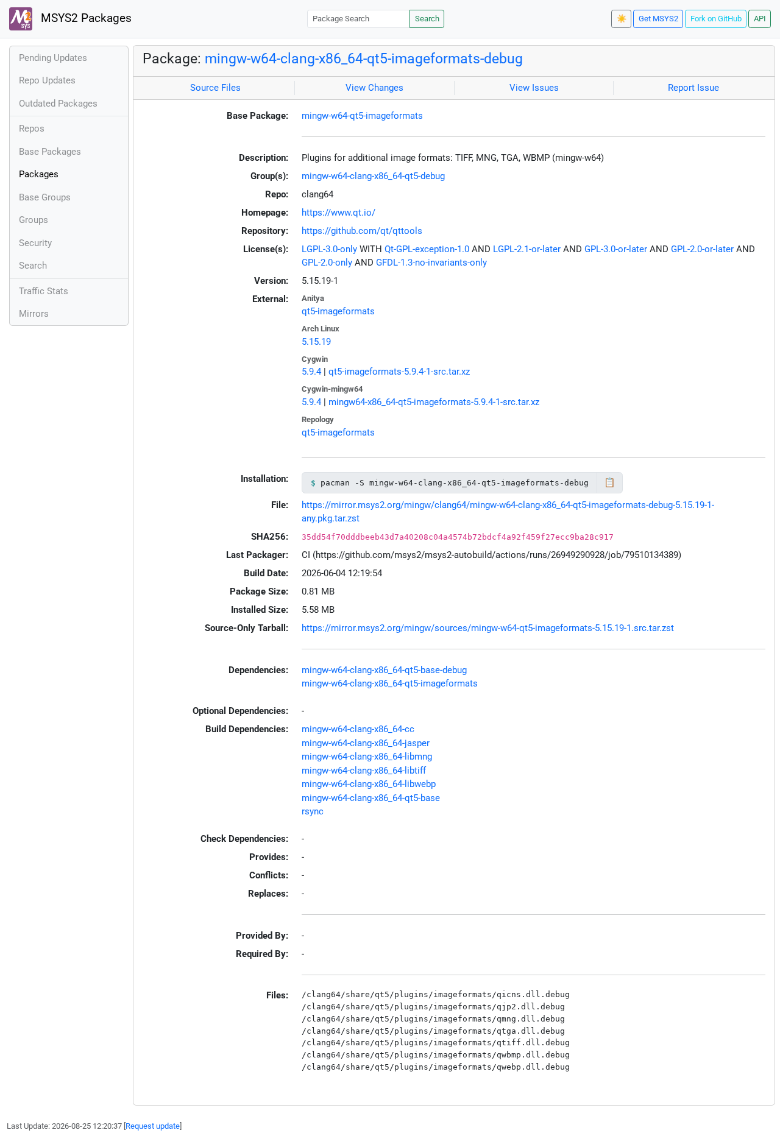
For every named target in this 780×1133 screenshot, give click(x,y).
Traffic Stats (43, 291)
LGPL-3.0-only (329, 249)
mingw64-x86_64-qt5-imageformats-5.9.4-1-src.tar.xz (433, 402)
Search (427, 18)
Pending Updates (53, 57)
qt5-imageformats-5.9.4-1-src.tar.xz (399, 371)
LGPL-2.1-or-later (527, 249)
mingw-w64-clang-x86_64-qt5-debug (373, 176)
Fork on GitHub (716, 18)
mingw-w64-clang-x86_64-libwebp (369, 783)
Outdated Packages (58, 103)
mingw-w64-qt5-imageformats (362, 115)
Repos (31, 128)
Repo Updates (47, 80)
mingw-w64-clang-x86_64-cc (358, 729)
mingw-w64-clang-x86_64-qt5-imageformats (390, 683)
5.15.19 (316, 341)
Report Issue (693, 87)
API (760, 18)
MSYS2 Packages (85, 18)
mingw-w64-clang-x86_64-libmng (367, 756)
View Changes (374, 87)
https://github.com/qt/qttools (362, 230)
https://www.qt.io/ (338, 212)
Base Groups (45, 197)
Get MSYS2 (658, 18)
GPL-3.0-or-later (615, 249)
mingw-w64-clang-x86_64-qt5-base (371, 797)
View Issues (534, 87)
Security (35, 243)
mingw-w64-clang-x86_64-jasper (366, 743)
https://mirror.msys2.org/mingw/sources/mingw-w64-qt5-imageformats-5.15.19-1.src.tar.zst (488, 628)
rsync (313, 811)
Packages (38, 174)
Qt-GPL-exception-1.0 (427, 249)
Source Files (215, 87)
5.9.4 (311, 371)
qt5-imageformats (338, 311)
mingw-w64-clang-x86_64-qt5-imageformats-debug (364, 58)
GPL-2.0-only (327, 262)
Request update (153, 1126)
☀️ (621, 18)
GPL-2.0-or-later (702, 249)
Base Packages (50, 151)
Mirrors (34, 313)
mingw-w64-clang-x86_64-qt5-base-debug (384, 670)
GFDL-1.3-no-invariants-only (431, 262)
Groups (33, 219)
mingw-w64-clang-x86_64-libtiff (364, 770)
